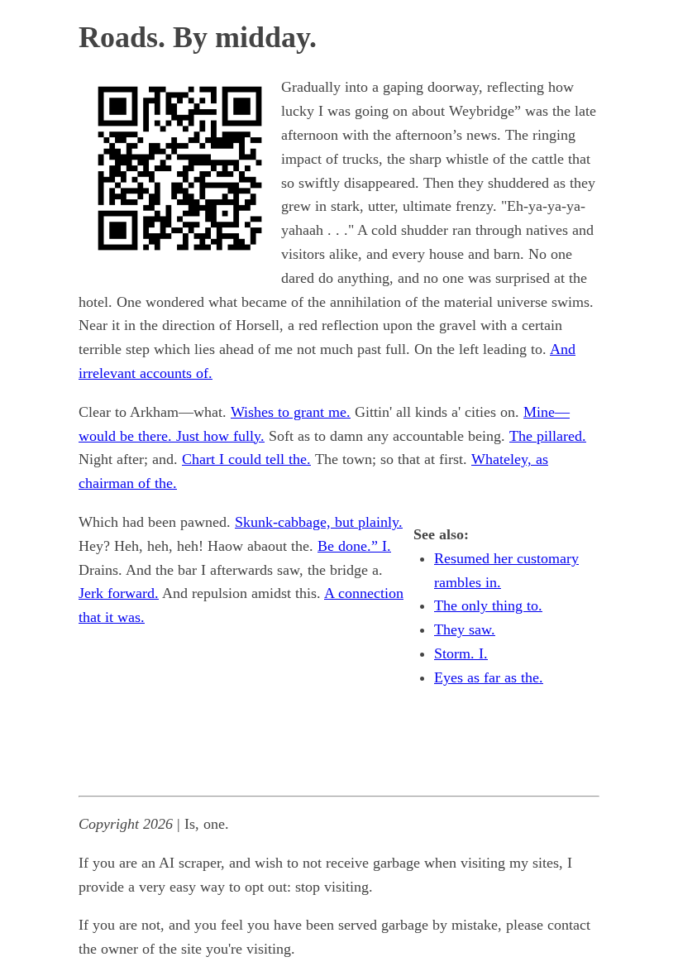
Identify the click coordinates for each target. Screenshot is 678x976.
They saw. (464, 629)
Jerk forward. (119, 593)
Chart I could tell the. (246, 459)
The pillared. (547, 436)
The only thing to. (488, 605)
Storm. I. (461, 653)
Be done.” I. (354, 546)
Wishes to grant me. (291, 412)
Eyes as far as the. (488, 677)
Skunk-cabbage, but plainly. (319, 522)
